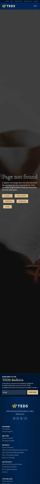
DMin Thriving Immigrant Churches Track (14, 450)
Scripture (5, 472)
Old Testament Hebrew (9, 469)
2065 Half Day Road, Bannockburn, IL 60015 (20, 411)
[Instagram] (18, 418)
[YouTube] (25, 418)
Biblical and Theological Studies (12, 464)
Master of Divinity (7, 438)
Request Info (18, 1)
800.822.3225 (20, 414)
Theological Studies (8, 441)
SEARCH (36, 1)
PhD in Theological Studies (10, 455)
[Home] (8, 6)
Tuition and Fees (7, 481)
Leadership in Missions (9, 467)
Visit (12, 1)
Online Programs (7, 431)
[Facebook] (14, 418)
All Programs (6, 429)
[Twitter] (21, 418)
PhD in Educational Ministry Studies (13, 452)
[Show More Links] (35, 6)
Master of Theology (8, 458)
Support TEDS (28, 1)
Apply (7, 1)
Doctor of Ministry (7, 447)
